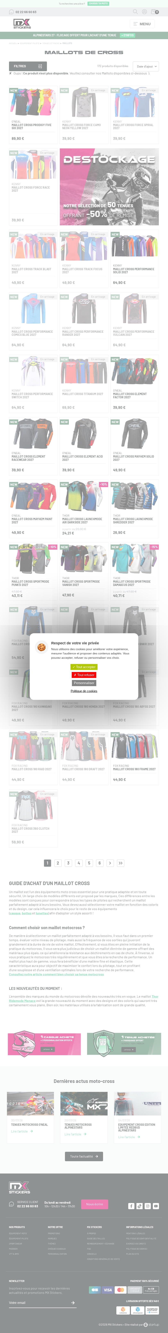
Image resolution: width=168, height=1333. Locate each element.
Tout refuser (85, 675)
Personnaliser (84, 683)
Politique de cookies (84, 691)
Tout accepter (85, 667)
